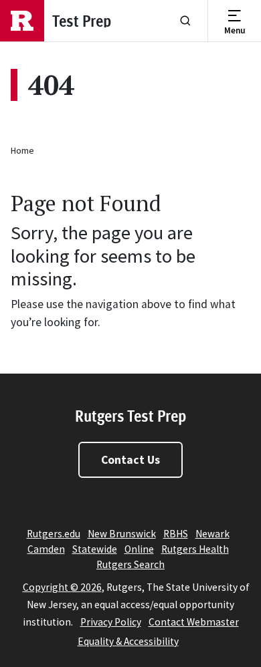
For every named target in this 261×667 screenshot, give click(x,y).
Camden (46, 549)
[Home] (22, 20)
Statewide (94, 549)
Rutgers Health (195, 549)
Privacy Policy (110, 622)
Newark (212, 533)
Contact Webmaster (194, 622)
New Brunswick (122, 533)
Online (139, 549)
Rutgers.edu (53, 533)
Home (22, 150)
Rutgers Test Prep (130, 416)
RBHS (175, 533)
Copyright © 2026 (62, 587)
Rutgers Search (130, 564)
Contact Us (130, 459)
